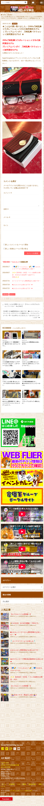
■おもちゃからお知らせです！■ (22, 284)
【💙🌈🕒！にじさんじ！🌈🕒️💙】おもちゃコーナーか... (26, 669)
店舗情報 (12, 784)
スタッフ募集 (21, 784)
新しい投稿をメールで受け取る (16, 249)
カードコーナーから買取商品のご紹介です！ (26, 281)
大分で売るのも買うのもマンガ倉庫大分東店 (21, 790)
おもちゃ (15, 262)
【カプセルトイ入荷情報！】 (21, 614)
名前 (6, 209)
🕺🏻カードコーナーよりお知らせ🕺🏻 (23, 641)
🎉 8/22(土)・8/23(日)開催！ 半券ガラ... (24, 623)
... (17, 796)
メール (6, 217)
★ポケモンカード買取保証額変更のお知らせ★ (26, 660)
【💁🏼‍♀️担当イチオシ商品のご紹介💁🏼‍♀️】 (23, 695)
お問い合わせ (33, 2)
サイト (5, 225)
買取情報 (6, 262)
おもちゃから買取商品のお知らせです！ (25, 650)
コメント (7, 193)
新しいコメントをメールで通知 (16, 244)
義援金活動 (32, 784)
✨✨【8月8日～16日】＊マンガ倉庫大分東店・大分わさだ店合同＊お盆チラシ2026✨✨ (26, 275)
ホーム (4, 784)
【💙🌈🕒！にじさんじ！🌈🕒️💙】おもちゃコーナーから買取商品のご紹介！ (26, 268)
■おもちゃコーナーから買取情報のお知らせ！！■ (25, 633)
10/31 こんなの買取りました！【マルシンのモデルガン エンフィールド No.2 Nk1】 (22, 305)
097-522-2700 (5, 767)
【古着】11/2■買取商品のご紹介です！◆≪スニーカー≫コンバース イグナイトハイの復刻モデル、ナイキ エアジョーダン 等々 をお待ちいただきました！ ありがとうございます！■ (21, 314)
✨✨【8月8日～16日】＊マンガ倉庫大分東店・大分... (26, 678)
